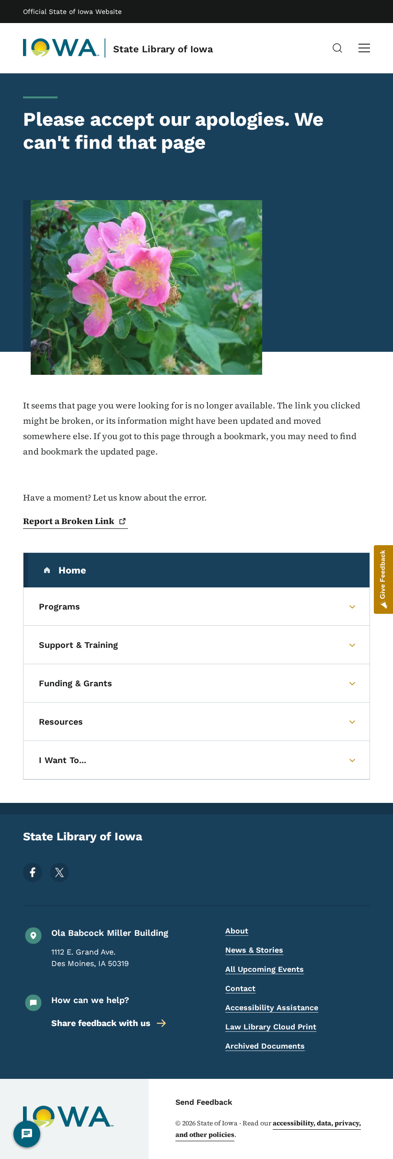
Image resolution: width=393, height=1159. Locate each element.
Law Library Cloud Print (270, 1026)
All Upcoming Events (264, 969)
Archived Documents (265, 1046)
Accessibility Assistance (271, 1007)
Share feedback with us (100, 1023)
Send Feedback (203, 1102)
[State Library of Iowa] (61, 48)
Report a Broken (69, 521)
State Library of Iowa (163, 49)
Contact (240, 988)
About (236, 930)
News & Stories (254, 950)
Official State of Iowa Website (72, 11)
